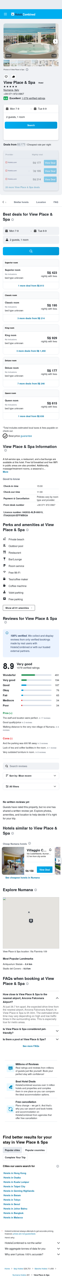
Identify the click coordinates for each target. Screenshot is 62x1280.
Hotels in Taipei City (14, 1186)
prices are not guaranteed (24, 1233)
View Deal (44, 869)
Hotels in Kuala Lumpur (16, 1182)
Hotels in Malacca (13, 1217)
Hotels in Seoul (11, 1204)
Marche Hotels (41, 1268)
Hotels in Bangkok (13, 1213)
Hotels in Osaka (12, 1177)
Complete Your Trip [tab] (15, 1157)
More (5, 471)
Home (7, 1268)
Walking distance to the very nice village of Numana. (31, 728)
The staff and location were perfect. (26, 717)
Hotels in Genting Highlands (18, 1190)
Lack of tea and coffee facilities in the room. (29, 747)
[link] (22, 877)
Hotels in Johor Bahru (15, 1208)
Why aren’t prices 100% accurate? (24, 1254)
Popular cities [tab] (12, 1150)
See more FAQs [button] (31, 1046)
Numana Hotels (19, 1275)
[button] (5, 14)
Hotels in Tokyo (12, 1199)
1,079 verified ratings (33, 98)
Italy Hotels (18, 1268)
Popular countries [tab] (35, 1150)
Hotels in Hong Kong (14, 1173)
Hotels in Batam (12, 1195)
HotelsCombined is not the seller (23, 1243)
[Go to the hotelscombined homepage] (23, 14)
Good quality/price (17, 722)
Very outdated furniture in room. (24, 752)
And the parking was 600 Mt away (25, 743)
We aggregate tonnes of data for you (25, 1248)
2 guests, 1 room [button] (15, 117)
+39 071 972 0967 (13, 94)
